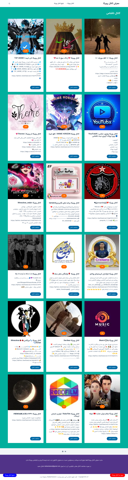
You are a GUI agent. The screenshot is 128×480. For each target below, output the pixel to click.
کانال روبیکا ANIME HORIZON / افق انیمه (64, 134)
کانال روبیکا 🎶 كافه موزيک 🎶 (106, 58)
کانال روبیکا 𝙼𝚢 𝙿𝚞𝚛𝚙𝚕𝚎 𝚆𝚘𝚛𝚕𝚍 (28, 274)
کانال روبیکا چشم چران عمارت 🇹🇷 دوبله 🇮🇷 (103, 414)
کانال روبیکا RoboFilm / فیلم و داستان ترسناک (65, 415)
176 (64, 333)
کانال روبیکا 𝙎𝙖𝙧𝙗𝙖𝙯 (71, 340)
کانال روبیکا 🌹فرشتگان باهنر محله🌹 (65, 274)
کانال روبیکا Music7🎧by (108, 340)
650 (26, 195)
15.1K (102, 51)
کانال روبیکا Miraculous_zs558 (29, 202)
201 (25, 267)
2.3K (64, 127)
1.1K (64, 196)
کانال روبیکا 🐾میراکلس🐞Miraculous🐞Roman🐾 (26, 341)
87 (102, 406)
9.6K (64, 51)
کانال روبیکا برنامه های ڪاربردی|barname (64, 203)
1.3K (102, 195)
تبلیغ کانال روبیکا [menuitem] (59, 3)
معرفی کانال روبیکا (111, 3)
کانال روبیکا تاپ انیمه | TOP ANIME (27, 58)
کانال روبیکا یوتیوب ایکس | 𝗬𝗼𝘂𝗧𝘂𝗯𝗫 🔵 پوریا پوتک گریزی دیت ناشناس (103, 135)
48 (25, 407)
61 (64, 407)
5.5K (25, 51)
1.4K (26, 127)
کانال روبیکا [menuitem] (70, 3)
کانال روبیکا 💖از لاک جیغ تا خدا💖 (66, 58)
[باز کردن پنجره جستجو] (9, 3)
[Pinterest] (62, 451)
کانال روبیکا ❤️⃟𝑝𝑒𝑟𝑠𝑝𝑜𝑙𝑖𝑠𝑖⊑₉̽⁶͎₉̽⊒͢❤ (106, 202)
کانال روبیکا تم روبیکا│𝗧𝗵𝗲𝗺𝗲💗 (28, 134)
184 (102, 333)
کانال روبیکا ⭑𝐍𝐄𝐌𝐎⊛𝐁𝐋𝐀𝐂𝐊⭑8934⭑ (27, 414)
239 (64, 267)
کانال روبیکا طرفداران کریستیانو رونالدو (104, 274)
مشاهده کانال (112, 87)
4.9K (102, 127)
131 (25, 333)
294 (102, 267)
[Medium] (65, 451)
